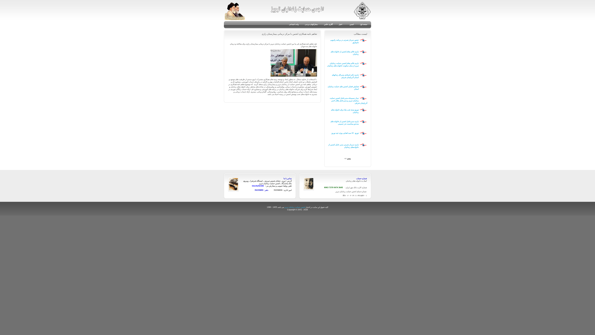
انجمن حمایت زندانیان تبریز (295, 207)
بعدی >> (347, 159)
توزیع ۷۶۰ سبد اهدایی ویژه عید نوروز (345, 133)
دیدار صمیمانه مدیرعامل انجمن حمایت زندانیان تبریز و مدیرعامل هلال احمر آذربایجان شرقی (348, 100)
